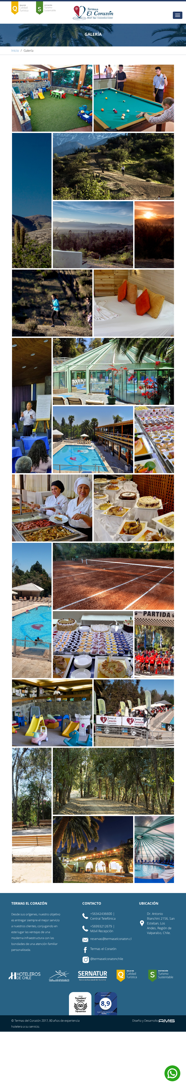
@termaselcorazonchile (106, 959)
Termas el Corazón (103, 949)
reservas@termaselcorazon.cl (111, 938)
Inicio (15, 50)
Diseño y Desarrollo (145, 1020)
